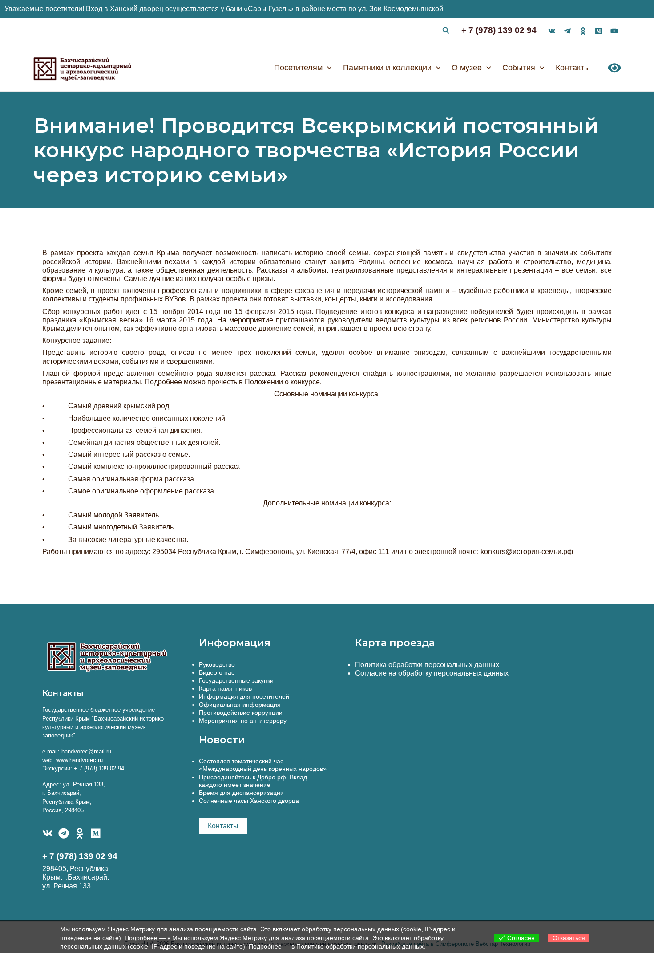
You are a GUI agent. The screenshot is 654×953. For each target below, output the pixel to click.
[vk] (551, 30)
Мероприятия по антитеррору (243, 720)
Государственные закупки (236, 680)
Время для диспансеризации (241, 792)
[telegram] (567, 30)
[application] (327, 68)
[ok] (583, 30)
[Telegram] (63, 833)
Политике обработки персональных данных (360, 946)
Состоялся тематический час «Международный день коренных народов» (263, 765)
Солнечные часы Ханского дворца (249, 800)
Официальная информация (240, 704)
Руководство (217, 664)
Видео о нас (216, 672)
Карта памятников (225, 688)
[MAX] (95, 833)
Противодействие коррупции (241, 712)
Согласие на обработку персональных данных (432, 673)
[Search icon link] (446, 31)
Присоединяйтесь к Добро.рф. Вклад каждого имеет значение (253, 781)
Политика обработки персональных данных (427, 664)
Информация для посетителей (244, 696)
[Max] (598, 30)
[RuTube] (614, 30)
